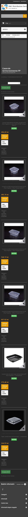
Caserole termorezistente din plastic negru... (14, 371)
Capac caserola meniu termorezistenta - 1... (14, 433)
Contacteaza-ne (16, 1)
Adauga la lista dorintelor (3, 150)
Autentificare (23, 1)
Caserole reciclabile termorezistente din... (14, 183)
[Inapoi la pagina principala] (2, 35)
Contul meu (4, 503)
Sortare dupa (4, 83)
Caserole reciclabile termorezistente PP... (14, 119)
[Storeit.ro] (14, 7)
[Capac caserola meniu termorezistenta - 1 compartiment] (14, 420)
